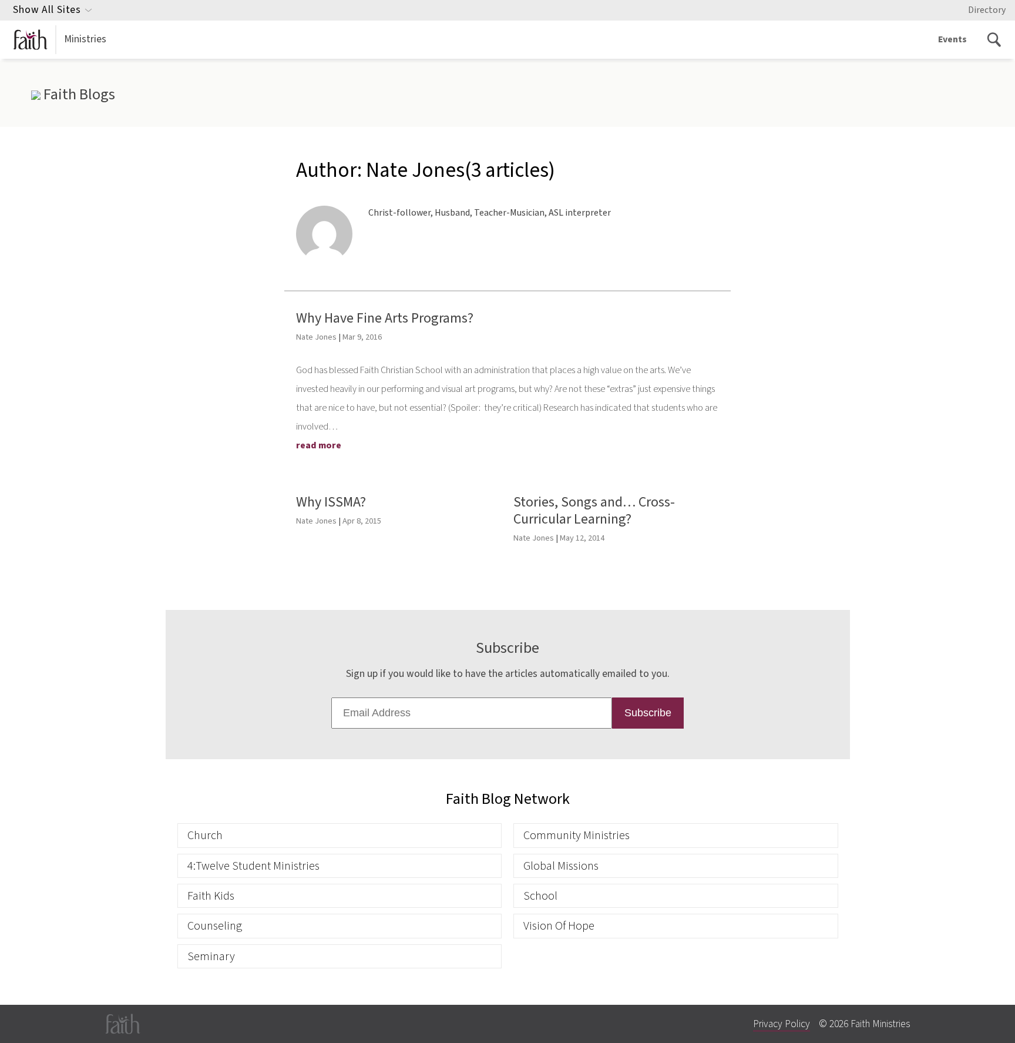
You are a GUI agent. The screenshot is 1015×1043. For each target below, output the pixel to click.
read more (318, 445)
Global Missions (561, 865)
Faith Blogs (78, 94)
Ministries (85, 39)
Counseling (214, 925)
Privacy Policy (781, 1024)
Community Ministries (576, 835)
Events (952, 39)
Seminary (211, 956)
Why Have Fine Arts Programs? (384, 318)
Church (205, 835)
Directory (987, 10)
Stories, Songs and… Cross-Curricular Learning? (594, 510)
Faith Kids (210, 895)
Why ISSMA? (331, 502)
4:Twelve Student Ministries (253, 865)
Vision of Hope (558, 925)
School (540, 895)
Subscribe (647, 713)
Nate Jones (316, 337)
